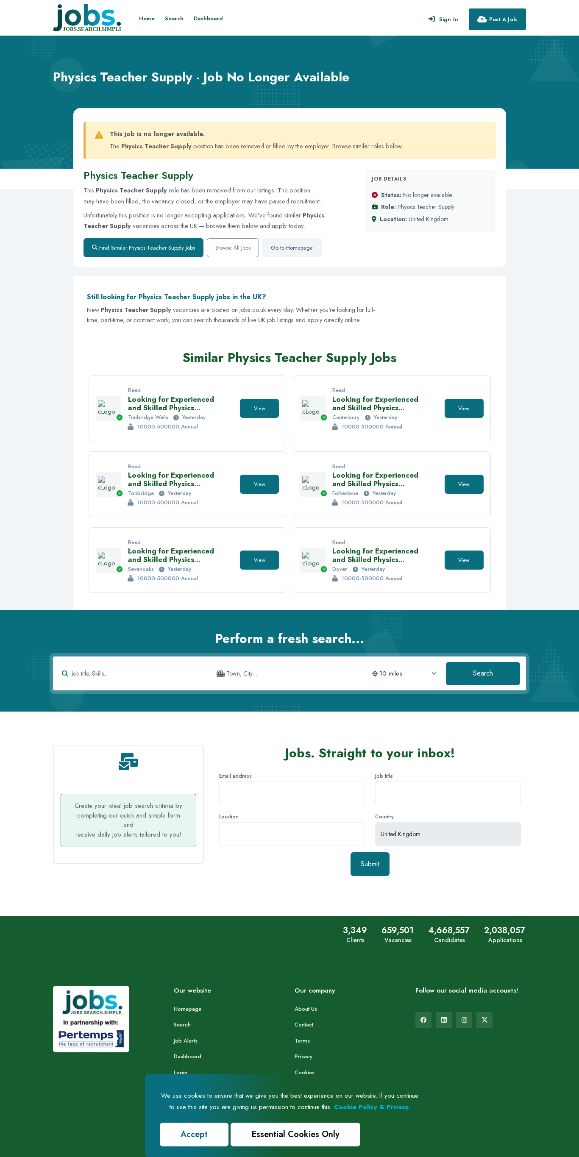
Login (180, 1072)
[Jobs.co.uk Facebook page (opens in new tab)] (423, 1020)
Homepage (187, 1009)
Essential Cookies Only (295, 1134)
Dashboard (208, 18)
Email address (235, 776)
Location (229, 816)
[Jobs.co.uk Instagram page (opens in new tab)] (464, 1020)
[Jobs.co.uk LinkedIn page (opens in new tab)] (444, 1020)
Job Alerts (186, 1041)
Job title (384, 776)
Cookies (305, 1072)
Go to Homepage (292, 248)
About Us (306, 1009)
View (259, 408)
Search (174, 18)
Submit (370, 864)
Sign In (448, 19)
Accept (194, 1134)
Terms (302, 1041)
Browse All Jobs (233, 248)
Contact (304, 1025)
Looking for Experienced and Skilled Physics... (171, 403)
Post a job (503, 19)
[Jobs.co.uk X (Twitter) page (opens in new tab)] (484, 1020)
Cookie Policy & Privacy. (372, 1107)
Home (147, 18)
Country (384, 816)
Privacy (303, 1056)
